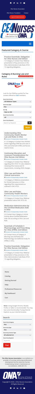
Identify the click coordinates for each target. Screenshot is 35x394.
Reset (28, 127)
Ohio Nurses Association (17, 9)
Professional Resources (13, 289)
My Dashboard (10, 293)
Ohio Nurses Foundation (13, 13)
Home (7, 272)
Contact (26, 13)
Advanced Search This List (26, 76)
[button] (29, 122)
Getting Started (10, 280)
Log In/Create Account (17, 17)
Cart (6, 298)
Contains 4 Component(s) (12, 139)
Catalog (7, 276)
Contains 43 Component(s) (12, 232)
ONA (17, 95)
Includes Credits (23, 139)
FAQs (6, 285)
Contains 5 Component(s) (12, 212)
